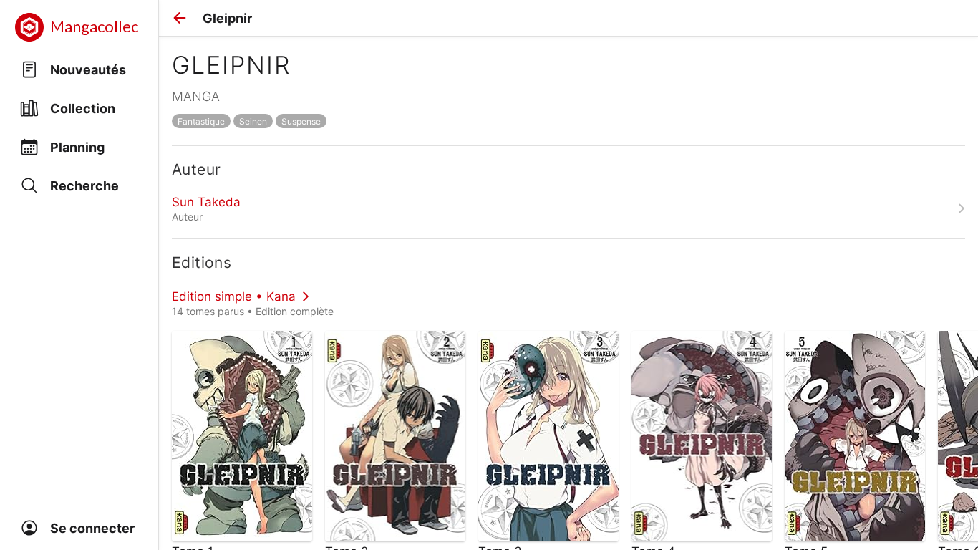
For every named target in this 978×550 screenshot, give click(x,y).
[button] (179, 18)
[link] (568, 208)
